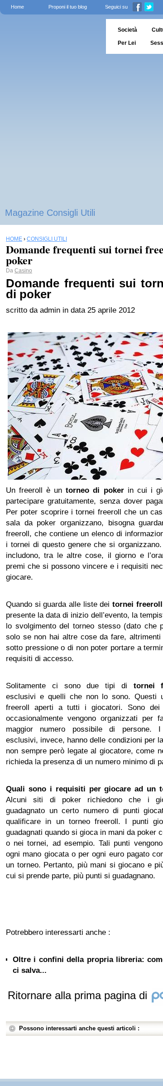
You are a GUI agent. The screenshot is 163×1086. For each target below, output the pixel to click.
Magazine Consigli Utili (50, 213)
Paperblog (50, 36)
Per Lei (127, 43)
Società (127, 30)
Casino (23, 270)
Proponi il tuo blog (67, 7)
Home (17, 7)
